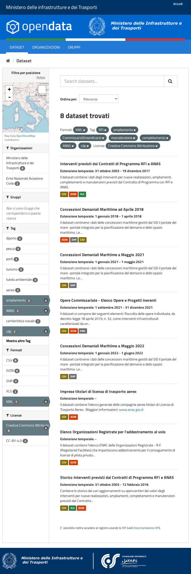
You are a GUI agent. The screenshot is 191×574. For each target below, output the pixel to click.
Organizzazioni (46, 47)
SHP (74, 240)
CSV (64, 194)
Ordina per (68, 99)
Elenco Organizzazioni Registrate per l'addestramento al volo (113, 432)
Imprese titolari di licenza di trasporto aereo (98, 391)
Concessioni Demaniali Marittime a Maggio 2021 (102, 255)
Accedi (178, 3)
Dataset (17, 47)
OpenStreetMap (25, 136)
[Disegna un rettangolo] (42, 89)
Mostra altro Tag (18, 340)
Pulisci (41, 77)
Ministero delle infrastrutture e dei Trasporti (51, 7)
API (124, 528)
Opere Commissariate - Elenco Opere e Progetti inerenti (108, 300)
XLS (82, 194)
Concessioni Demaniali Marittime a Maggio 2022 (102, 346)
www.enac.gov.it (131, 409)
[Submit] (170, 81)
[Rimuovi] (84, 130)
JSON (73, 194)
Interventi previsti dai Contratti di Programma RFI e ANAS (110, 164)
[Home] (8, 60)
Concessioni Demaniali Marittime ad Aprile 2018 (101, 209)
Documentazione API (146, 528)
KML (82, 331)
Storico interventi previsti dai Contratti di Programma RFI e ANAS (117, 477)
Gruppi (74, 47)
